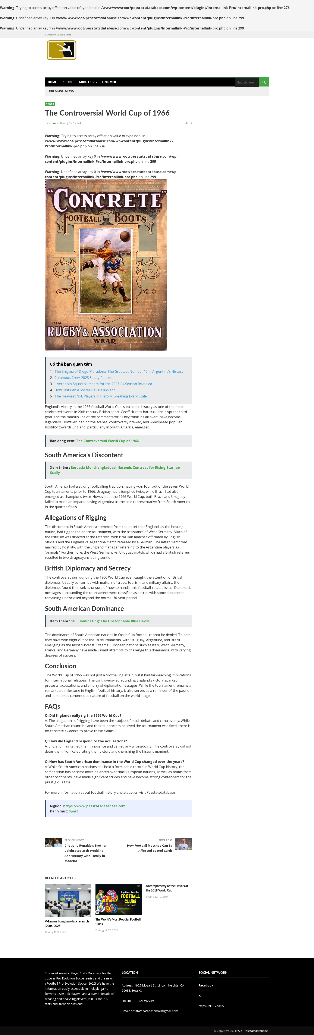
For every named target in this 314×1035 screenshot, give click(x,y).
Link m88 (109, 82)
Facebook (206, 985)
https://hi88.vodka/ (211, 1006)
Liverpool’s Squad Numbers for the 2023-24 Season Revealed (103, 383)
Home (52, 82)
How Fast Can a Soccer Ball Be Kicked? (84, 390)
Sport (68, 82)
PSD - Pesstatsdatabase (252, 1031)
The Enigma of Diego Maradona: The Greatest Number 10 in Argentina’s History (118, 371)
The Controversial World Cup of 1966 (107, 440)
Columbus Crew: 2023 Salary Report (83, 377)
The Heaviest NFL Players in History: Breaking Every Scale (100, 396)
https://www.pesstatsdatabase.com (94, 806)
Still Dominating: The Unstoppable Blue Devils (110, 621)
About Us (86, 82)
